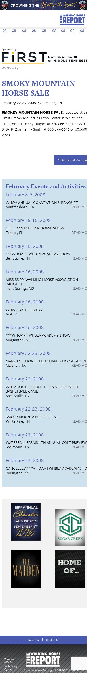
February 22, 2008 (25, 378)
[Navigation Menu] (3, 17)
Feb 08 (14, 27)
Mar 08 (24, 27)
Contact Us (52, 639)
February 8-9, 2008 (25, 194)
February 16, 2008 (25, 245)
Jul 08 (63, 27)
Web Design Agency (11, 667)
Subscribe (33, 639)
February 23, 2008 (25, 434)
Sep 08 (82, 27)
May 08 (44, 27)
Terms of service (9, 660)
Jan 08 (4, 27)
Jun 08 (54, 27)
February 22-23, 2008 (28, 353)
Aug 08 (72, 27)
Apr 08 (34, 27)
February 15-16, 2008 (28, 220)
